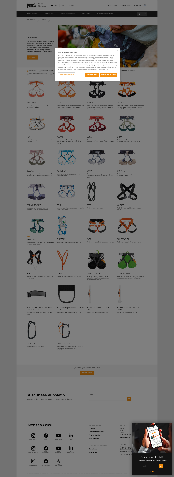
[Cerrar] (117, 50)
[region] (87, 64)
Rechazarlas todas (92, 74)
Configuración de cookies (66, 74)
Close (152, 471)
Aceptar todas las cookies (108, 74)
